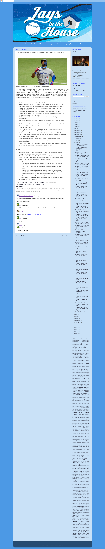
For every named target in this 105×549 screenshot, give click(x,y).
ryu (81, 494)
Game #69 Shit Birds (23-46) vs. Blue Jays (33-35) (81, 215)
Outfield (73, 467)
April (76, 316)
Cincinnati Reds (76, 388)
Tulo (86, 527)
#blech (81, 338)
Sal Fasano (87, 494)
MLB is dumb (86, 449)
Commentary (79, 393)
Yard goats (77, 539)
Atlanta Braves (85, 360)
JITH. (81, 430)
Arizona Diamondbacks (81, 359)
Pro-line (82, 478)
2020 (75, 325)
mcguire (73, 443)
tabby (76, 512)
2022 (75, 126)
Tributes (74, 527)
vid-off (79, 530)
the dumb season (75, 518)
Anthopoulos (86, 357)
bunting (77, 381)
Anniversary (81, 357)
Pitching (79, 472)
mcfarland (87, 442)
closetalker (80, 391)
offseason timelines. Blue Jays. (83, 462)
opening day (82, 464)
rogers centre (86, 490)
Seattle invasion (85, 499)
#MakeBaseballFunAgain (77, 343)
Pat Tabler (86, 468)
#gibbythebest (75, 341)
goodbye (83, 417)
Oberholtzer (74, 461)
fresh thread (86, 409)
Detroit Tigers (83, 399)
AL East (87, 353)
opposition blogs (76, 465)
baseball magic (83, 367)
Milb (88, 446)
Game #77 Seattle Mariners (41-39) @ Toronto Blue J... (81, 149)
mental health (86, 445)
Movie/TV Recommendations (79, 90)
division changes (78, 400)
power (88, 475)
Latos (79, 436)
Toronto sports (85, 524)
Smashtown (82, 504)
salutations (77, 496)
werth (81, 533)
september (84, 500)
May (76, 314)
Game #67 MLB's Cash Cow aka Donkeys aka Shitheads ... (82, 231)
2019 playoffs (79, 350)
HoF (84, 421)
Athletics (79, 360)
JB (85, 429)
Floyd (80, 409)
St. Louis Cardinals (80, 507)
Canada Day (86, 382)
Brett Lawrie (77, 380)
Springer (86, 506)
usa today (84, 528)
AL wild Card (75, 354)
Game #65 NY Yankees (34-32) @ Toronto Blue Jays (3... (82, 243)
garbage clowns (76, 416)
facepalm (74, 404)
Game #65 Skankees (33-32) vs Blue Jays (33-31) (81, 247)
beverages (81, 372)
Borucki (79, 378)
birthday (87, 372)
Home (43, 236)
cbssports (76, 385)
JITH (73, 430)
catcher (81, 384)
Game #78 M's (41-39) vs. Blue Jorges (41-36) (81, 145)
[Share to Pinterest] (55, 182)
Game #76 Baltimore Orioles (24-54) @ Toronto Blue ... (82, 156)
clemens (87, 388)
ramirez (81, 481)
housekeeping (78, 424)
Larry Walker (75, 436)
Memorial (74, 445)
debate (76, 397)
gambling (87, 410)
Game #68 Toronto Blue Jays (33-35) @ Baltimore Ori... (82, 219)
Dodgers (85, 400)
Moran (84, 452)
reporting (87, 486)
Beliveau (77, 372)
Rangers (74, 483)
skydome (87, 503)
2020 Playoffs (86, 350)
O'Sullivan (80, 459)
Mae (84, 439)
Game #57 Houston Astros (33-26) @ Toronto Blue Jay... (81, 287)
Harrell (86, 420)
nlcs (80, 458)
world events (79, 536)
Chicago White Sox (84, 387)
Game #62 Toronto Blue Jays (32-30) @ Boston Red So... (81, 260)
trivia (77, 527)
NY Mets (85, 458)
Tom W (79, 519)
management (83, 440)
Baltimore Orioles (83, 363)
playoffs (74, 475)
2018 (75, 329)
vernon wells (74, 530)
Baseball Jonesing (85, 366)
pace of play (78, 467)
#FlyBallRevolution (85, 340)
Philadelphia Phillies (77, 471)
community (86, 393)
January (77, 322)
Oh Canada (75, 464)
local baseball (86, 437)
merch (73, 446)
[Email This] (50, 182)
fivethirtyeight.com (85, 407)
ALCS (79, 354)
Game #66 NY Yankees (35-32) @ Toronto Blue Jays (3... (82, 235)
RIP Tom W (75, 52)
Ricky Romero (75, 487)
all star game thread (81, 356)
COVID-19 (83, 394)
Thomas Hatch (86, 518)
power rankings (75, 477)
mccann (83, 442)
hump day (81, 426)
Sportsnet (74, 506)
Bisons (73, 373)
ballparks (74, 363)
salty (73, 496)
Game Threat (81, 414)
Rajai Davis (77, 481)
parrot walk (84, 467)
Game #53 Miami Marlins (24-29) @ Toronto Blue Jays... (81, 308)
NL (77, 458)
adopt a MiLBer (82, 353)
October (77, 134)
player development (76, 474)
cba (73, 385)
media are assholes (80, 443)
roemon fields (77, 490)
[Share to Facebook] (54, 182)
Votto (79, 531)
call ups (77, 382)
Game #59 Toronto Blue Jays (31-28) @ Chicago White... (81, 274)
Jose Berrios (84, 430)
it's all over (85, 427)
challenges (87, 385)
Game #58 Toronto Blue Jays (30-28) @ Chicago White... (81, 278)
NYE (77, 459)
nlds (82, 458)
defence (80, 397)
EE (81, 403)
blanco (76, 373)
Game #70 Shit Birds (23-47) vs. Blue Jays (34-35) (81, 207)
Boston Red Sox (24, 184)
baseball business (76, 365)
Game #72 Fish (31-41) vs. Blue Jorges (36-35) (81, 192)
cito (83, 388)
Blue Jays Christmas (76, 375)
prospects (78, 480)
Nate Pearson (86, 453)
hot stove (86, 423)
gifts (85, 416)
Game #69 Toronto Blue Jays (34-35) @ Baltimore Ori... (82, 211)
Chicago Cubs (75, 387)
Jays (76, 429)
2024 (75, 122)
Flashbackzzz (75, 409)
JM (73, 113)
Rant (77, 483)
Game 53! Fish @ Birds (80, 312)
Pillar (83, 471)
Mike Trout (85, 446)
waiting (81, 531)
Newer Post (20, 236)
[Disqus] (42, 212)
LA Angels (78, 435)
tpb (88, 524)
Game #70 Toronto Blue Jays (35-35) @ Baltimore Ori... (82, 203)
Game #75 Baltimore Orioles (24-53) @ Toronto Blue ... (82, 164)
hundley (87, 426)
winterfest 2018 (80, 534)
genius (82, 416)
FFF (85, 406)
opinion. (87, 464)
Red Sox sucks (79, 484)
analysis (76, 357)
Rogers (82, 490)
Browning (82, 380)
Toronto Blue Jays (39, 184)
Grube (73, 420)
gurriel (76, 420)
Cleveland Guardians (77, 390)
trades (73, 526)
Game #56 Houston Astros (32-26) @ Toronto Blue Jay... (81, 292)
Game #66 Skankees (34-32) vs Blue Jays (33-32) (81, 239)
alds (82, 354)
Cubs (78, 396)
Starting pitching (83, 509)
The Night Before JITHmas (78, 110)
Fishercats (79, 407)
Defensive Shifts (85, 397)
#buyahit (87, 338)
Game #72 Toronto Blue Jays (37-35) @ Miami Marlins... (81, 188)
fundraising (79, 410)
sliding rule (75, 504)
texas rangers (75, 516)
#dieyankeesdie (75, 340)
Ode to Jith (83, 461)
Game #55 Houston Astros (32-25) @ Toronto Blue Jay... (81, 296)
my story (80, 453)
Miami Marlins (78, 446)
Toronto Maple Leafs (85, 523)
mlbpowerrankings (81, 450)
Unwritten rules (79, 528)
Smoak (87, 504)
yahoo (79, 537)
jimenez (87, 429)
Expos (88, 403)
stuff (84, 510)
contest (73, 394)
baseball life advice (76, 367)
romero (73, 491)
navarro (82, 455)
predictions (74, 478)
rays (88, 483)
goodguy (87, 417)
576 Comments (40, 182)
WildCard (84, 533)
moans (87, 450)
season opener (78, 499)
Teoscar (78, 515)
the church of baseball (84, 516)
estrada (85, 403)
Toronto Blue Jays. (76, 523)
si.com (79, 503)
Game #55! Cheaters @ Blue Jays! (81, 300)
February (77, 320)
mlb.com (74, 450)
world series (86, 536)
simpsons (83, 503)
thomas (81, 518)
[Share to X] (52, 182)
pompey (84, 475)
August (77, 138)
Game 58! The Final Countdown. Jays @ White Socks (80, 283)
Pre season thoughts (84, 477)
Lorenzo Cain (75, 439)
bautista (87, 370)
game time (87, 414)
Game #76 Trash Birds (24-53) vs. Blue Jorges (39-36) (81, 160)
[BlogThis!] (51, 182)
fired (88, 406)
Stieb (78, 510)
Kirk (85, 433)
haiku (79, 420)
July (76, 140)
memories (79, 445)
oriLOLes (87, 465)
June (76, 142)
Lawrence (82, 436)
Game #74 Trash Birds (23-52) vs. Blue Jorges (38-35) (81, 175)
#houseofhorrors (85, 341)
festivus (82, 406)
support (87, 510)
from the (74, 410)
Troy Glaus (81, 527)
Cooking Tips (75, 87)
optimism (83, 465)
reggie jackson (86, 484)
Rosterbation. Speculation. (81, 491)
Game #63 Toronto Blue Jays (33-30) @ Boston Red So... (81, 256)
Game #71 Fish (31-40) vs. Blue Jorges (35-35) (81, 199)
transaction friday (79, 526)
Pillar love (87, 471)
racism (82, 480)
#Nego (87, 343)
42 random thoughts (80, 351)
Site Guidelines (76, 85)
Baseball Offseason (80, 369)
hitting (82, 421)
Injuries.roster (75, 427)
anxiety (73, 359)
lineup (78, 437)
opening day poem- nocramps (79, 108)
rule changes (82, 493)
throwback (74, 519)
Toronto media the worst (77, 524)
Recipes (74, 88)
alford (75, 356)
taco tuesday (79, 512)
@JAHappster (75, 338)
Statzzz (74, 510)
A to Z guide (87, 351)
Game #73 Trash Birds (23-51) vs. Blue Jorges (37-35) (81, 183)
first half (74, 407)
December (78, 130)
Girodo (87, 416)
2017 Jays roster (82, 347)
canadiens (74, 384)
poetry (81, 475)
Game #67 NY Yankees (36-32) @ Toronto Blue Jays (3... (82, 227)
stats (88, 509)
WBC (78, 533)
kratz (88, 433)
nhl (76, 458)
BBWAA (73, 372)
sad (83, 494)
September (78, 136)
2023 (75, 124)
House (73, 424)
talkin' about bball (86, 512)
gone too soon (78, 417)
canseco (78, 384)
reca (73, 484)
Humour (74, 426)
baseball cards (85, 365)
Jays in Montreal (80, 429)
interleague (80, 427)
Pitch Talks (74, 472)
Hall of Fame (82, 420)
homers (79, 423)
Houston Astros (85, 424)
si (76, 503)
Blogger (61, 545)
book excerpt (86, 376)
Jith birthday (77, 430)
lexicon (75, 437)
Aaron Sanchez (75, 353)
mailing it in (77, 440)
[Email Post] (47, 182)
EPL (82, 403)
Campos (81, 382)
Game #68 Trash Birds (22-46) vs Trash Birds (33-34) (82, 223)
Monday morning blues (77, 452)
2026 (75, 118)
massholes (79, 442)
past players (80, 468)
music (76, 453)
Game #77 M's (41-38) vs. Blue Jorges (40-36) (81, 153)
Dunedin (78, 403)
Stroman (81, 510)
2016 (75, 333)
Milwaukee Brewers (77, 448)
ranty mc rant (81, 483)
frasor (82, 409)
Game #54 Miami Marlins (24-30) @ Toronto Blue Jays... (81, 304)
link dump (82, 437)
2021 (75, 128)
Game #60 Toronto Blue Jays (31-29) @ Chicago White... (81, 269)
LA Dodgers (84, 435)
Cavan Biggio (86, 384)
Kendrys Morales (80, 433)
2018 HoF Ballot (81, 348)
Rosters (74, 101)
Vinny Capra (82, 530)
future (84, 410)
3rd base (74, 351)
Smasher (74, 111)
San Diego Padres (83, 496)
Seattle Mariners (76, 500)
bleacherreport (80, 373)
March (77, 318)
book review (75, 378)
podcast (78, 475)
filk (86, 406)
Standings (74, 103)
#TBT (81, 344)
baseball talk (80, 370)
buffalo (86, 380)
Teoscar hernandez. (85, 515)
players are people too (84, 474)
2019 (75, 327)
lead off (86, 436)
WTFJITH (74, 537)
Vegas (88, 528)
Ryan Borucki (78, 494)
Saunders (84, 497)
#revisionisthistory (75, 344)
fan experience (79, 404)
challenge (81, 385)
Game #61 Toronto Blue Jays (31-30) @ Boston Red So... (81, 265)
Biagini (84, 372)
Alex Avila (85, 354)
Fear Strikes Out (77, 406)
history (78, 421)
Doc (82, 400)
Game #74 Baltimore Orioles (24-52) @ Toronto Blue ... (82, 171)
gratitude (82, 419)
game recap (31, 184)
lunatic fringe (80, 439)
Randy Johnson (86, 481)
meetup (87, 443)
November (78, 132)
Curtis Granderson (83, 396)
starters (78, 509)
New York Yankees (81, 456)
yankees (83, 537)
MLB (82, 449)
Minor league (78, 449)
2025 (75, 120)
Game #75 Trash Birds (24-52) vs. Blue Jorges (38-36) (81, 168)
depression (74, 399)
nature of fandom (76, 455)
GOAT (73, 417)
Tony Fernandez (85, 519)
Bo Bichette (80, 376)
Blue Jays (86, 373)
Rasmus (85, 483)
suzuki (73, 512)
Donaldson (82, 402)
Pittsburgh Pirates (85, 472)
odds (79, 461)
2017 (75, 331)
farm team (84, 404)
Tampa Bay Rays (77, 513)
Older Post (65, 236)
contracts (78, 394)
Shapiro (74, 503)
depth (78, 399)
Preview (79, 478)
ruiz (77, 493)
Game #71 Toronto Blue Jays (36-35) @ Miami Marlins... (81, 195)
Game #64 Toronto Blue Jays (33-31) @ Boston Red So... (81, 251)
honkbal (82, 423)
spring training (80, 506)
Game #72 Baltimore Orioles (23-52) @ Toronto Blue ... (82, 179)
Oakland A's (86, 459)
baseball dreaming (76, 366)
